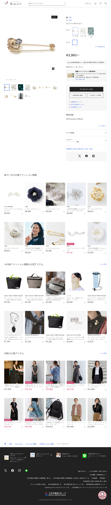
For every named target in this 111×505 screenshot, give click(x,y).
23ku (10, 444)
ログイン (88, 3)
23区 (70, 17)
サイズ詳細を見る (100, 46)
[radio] (75, 32)
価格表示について (76, 102)
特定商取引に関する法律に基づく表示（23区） (80, 149)
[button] (30, 46)
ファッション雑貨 (31, 444)
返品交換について (76, 107)
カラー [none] (68, 30)
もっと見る (102, 126)
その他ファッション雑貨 (46, 444)
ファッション (19, 444)
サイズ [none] (68, 42)
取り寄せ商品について (77, 104)
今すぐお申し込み (80, 79)
